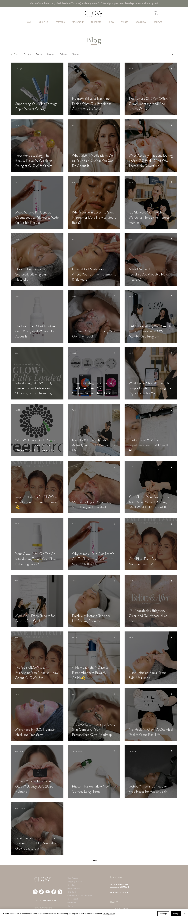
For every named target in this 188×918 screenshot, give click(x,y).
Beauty (39, 54)
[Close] (184, 913)
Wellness (63, 54)
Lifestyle (50, 54)
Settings (163, 913)
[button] (156, 13)
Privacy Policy (109, 913)
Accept (176, 913)
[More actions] (59, 68)
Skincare (27, 54)
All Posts (14, 54)
